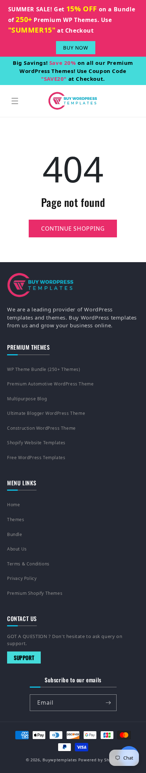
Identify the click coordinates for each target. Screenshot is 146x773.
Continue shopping (73, 228)
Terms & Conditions (28, 564)
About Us (17, 549)
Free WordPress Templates (36, 458)
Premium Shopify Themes (34, 593)
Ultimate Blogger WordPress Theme (46, 413)
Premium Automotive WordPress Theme (50, 384)
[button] (15, 101)
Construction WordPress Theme (41, 428)
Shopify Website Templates (36, 443)
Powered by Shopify (99, 759)
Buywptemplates (60, 759)
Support (24, 657)
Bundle (14, 534)
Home (13, 505)
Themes (15, 520)
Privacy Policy (21, 578)
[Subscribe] (108, 702)
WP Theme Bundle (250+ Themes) (43, 369)
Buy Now (75, 47)
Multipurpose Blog (27, 399)
